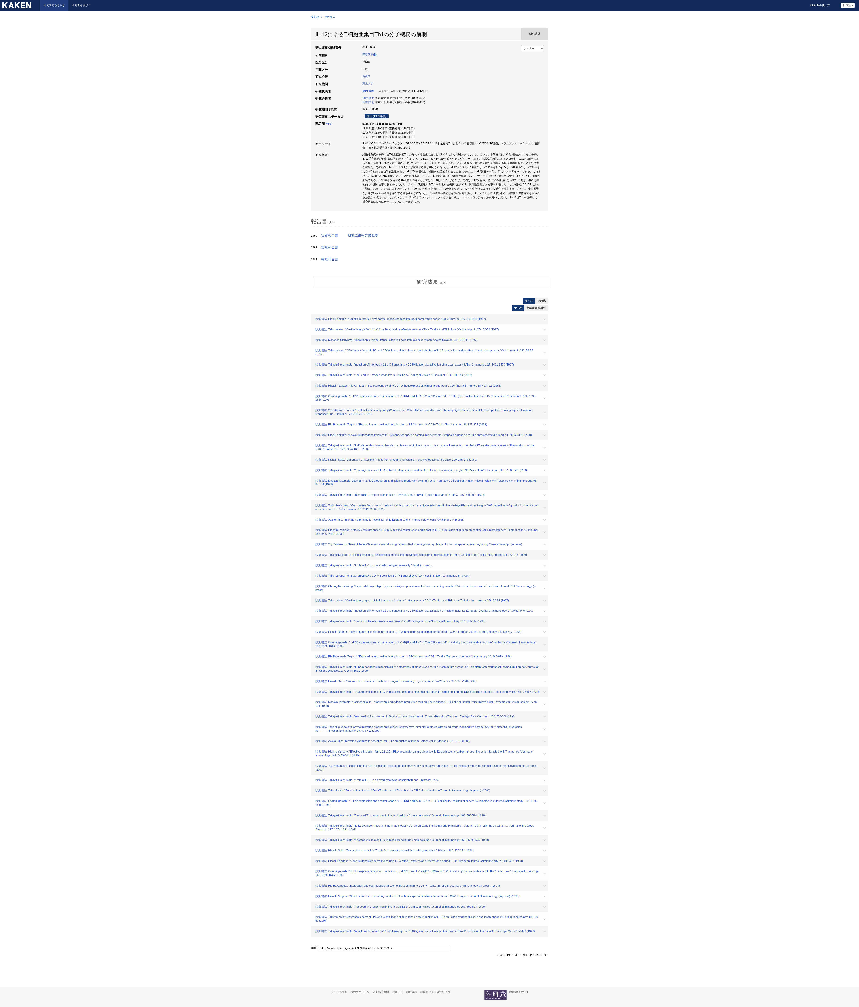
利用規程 (411, 992)
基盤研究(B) (369, 54)
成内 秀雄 (368, 90)
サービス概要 (339, 992)
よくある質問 (381, 992)
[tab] (431, 282)
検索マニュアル (360, 992)
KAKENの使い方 (820, 5)
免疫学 (366, 76)
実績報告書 (329, 235)
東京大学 (367, 83)
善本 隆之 (368, 102)
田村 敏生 (368, 98)
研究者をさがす (81, 5)
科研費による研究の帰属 (435, 992)
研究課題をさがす (54, 5)
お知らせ (397, 992)
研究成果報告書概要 (363, 235)
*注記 (329, 124)
